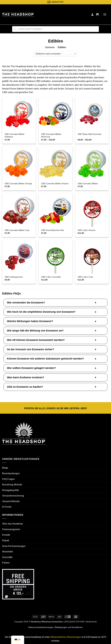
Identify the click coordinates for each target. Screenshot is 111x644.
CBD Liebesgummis (14, 277)
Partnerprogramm (11, 529)
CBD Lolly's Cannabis (51, 277)
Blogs (5, 468)
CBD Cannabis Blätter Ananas (55, 183)
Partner (6, 562)
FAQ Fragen (8, 479)
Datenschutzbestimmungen (40, 627)
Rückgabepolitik (10, 490)
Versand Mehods (11, 501)
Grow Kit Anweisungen (14, 546)
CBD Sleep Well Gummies (89, 134)
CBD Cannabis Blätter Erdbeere (15, 135)
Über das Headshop (12, 523)
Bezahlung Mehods (12, 484)
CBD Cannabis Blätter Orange (18, 183)
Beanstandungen (11, 473)
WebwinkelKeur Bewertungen (65, 637)
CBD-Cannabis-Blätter (88, 183)
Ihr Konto (6, 507)
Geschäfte (7, 557)
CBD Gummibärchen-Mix (52, 230)
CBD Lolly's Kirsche (86, 230)
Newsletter (7, 551)
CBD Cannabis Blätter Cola (17, 230)
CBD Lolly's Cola (85, 277)
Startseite (50, 47)
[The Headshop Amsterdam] (18, 14)
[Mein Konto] (92, 14)
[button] (97, 14)
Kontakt (6, 535)
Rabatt (5, 540)
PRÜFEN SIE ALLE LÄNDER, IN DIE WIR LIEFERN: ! (55, 408)
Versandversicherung (13, 495)
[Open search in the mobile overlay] (55, 29)
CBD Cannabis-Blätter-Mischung (51, 135)
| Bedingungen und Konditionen (68, 627)
